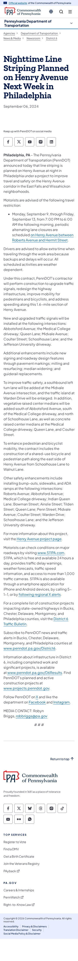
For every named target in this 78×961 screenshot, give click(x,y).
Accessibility (10, 926)
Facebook (37, 702)
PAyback (9, 871)
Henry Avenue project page (39, 539)
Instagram (61, 702)
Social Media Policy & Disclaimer (22, 933)
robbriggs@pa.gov (31, 716)
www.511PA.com (50, 552)
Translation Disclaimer (15, 929)
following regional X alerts (40, 594)
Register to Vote (14, 842)
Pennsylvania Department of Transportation (28, 23)
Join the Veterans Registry (21, 863)
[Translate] (51, 11)
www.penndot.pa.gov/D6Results (34, 672)
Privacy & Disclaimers (34, 926)
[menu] (70, 12)
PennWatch (11, 897)
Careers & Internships (18, 890)
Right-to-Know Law (17, 905)
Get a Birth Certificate (18, 856)
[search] (61, 12)
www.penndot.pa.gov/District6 (29, 648)
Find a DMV (11, 849)
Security (37, 929)
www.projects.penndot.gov (26, 688)
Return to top (59, 759)
